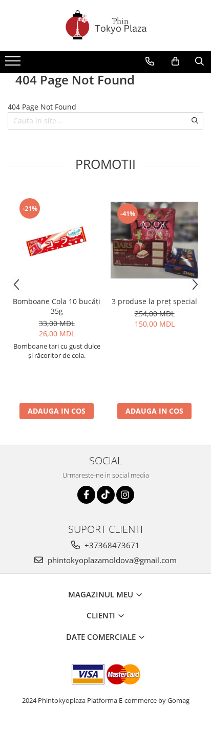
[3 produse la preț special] (154, 240)
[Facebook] (86, 495)
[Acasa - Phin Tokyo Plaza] (105, 26)
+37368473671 (111, 545)
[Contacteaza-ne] (149, 61)
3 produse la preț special (154, 301)
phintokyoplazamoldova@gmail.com (111, 560)
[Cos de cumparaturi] (175, 61)
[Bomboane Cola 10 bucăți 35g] (56, 240)
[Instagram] (125, 495)
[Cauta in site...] (199, 61)
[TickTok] (106, 495)
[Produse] (14, 64)
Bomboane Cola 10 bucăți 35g (56, 306)
